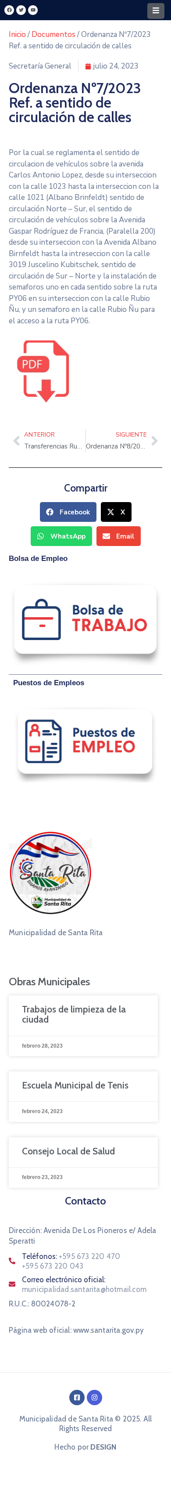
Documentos (53, 34)
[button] (68, 512)
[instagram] (94, 1397)
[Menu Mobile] (155, 11)
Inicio (17, 34)
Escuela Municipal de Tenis (75, 1085)
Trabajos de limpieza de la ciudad (74, 1014)
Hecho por (85, 1447)
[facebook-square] (77, 1397)
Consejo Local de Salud (68, 1151)
